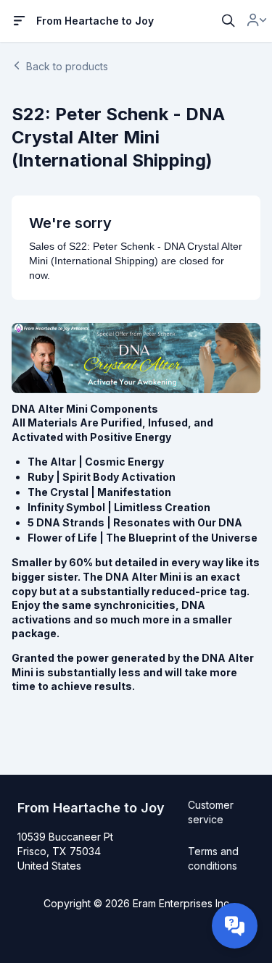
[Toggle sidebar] (19, 21)
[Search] (228, 21)
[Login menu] (256, 21)
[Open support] (234, 926)
